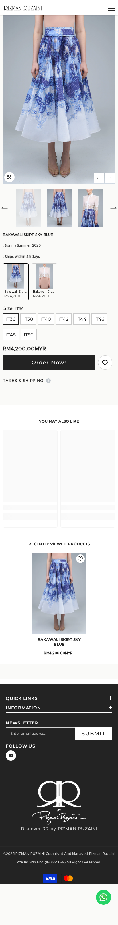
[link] (30, 507)
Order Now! (49, 362)
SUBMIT (94, 733)
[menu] (111, 8)
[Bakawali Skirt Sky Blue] (59, 593)
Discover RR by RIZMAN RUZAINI (59, 829)
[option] (59, 99)
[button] (99, 178)
